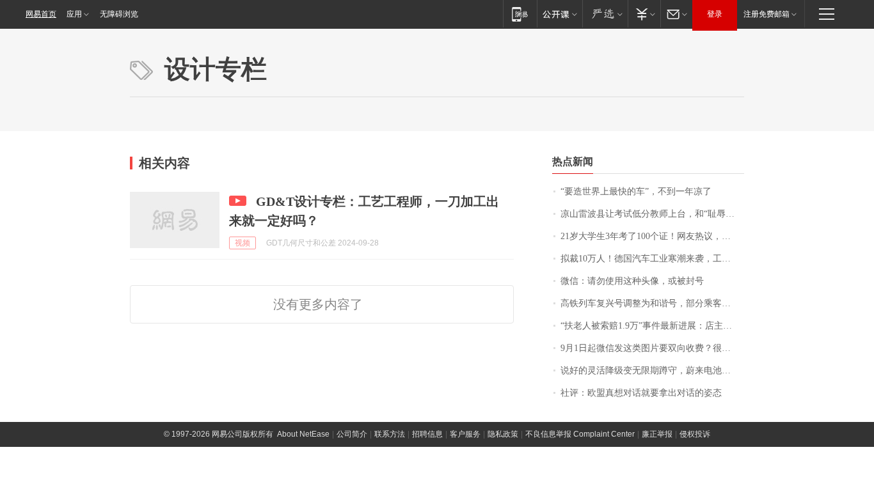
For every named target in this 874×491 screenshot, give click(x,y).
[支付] (644, 13)
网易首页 (41, 14)
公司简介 (352, 434)
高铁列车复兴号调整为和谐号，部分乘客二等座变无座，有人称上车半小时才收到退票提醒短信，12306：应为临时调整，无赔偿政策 (652, 303)
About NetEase (303, 434)
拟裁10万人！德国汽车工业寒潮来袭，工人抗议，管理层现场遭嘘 (652, 258)
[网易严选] (605, 13)
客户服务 (465, 434)
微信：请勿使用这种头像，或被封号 (632, 281)
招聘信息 (427, 434)
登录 (714, 14)
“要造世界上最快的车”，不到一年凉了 (635, 191)
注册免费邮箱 (766, 14)
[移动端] (520, 13)
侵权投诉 (694, 434)
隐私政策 (503, 434)
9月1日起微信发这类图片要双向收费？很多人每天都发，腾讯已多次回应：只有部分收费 (652, 348)
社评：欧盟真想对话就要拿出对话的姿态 (641, 393)
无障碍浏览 (119, 14)
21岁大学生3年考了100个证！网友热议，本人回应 (652, 236)
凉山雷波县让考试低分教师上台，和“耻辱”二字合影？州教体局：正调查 (652, 214)
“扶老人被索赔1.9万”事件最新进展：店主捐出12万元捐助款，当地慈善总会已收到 (652, 326)
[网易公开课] (559, 13)
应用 (74, 14)
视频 (242, 242)
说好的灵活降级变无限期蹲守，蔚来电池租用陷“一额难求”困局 (652, 370)
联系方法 (389, 434)
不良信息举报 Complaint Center (580, 434)
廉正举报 (657, 434)
